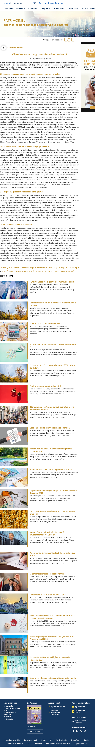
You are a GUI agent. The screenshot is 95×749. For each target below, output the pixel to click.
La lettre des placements (14, 9)
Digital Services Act (81, 744)
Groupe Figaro (75, 740)
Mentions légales (61, 740)
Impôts (45, 9)
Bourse (72, 9)
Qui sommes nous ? (30, 740)
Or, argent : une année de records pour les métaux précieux (53, 512)
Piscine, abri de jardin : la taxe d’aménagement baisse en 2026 (51, 450)
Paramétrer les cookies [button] (12, 740)
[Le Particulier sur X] (81, 731)
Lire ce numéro (35, 731)
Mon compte (55, 710)
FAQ (51, 740)
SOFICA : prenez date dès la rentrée (46, 323)
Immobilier (32, 9)
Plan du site (38, 744)
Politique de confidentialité (15, 744)
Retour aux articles (15, 48)
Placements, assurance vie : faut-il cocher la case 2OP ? (52, 554)
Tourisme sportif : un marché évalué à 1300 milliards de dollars (53, 366)
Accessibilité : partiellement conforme (58, 744)
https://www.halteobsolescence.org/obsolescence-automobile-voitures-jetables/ (38, 271)
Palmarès (9, 706)
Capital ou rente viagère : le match (45, 386)
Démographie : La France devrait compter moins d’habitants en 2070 (52, 408)
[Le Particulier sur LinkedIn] (77, 731)
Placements (59, 9)
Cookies (86, 740)
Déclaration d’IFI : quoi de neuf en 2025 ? (48, 594)
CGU (29, 744)
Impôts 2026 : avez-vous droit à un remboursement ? (53, 345)
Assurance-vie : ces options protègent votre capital (53, 678)
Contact (43, 740)
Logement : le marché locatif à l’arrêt (47, 574)
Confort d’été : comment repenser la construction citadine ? (53, 304)
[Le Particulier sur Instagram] (85, 731)
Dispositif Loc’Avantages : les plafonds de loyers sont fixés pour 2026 (53, 491)
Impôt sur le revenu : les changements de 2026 (51, 469)
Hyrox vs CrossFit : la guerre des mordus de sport (52, 282)
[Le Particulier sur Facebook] (74, 731)
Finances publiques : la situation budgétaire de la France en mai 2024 (51, 637)
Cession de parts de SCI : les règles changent (50, 428)
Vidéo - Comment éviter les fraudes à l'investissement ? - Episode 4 (47, 533)
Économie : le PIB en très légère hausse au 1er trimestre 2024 (50, 658)
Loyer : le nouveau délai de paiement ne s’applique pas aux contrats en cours (52, 617)
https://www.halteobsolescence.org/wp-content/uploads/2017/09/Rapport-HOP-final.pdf (40, 268)
